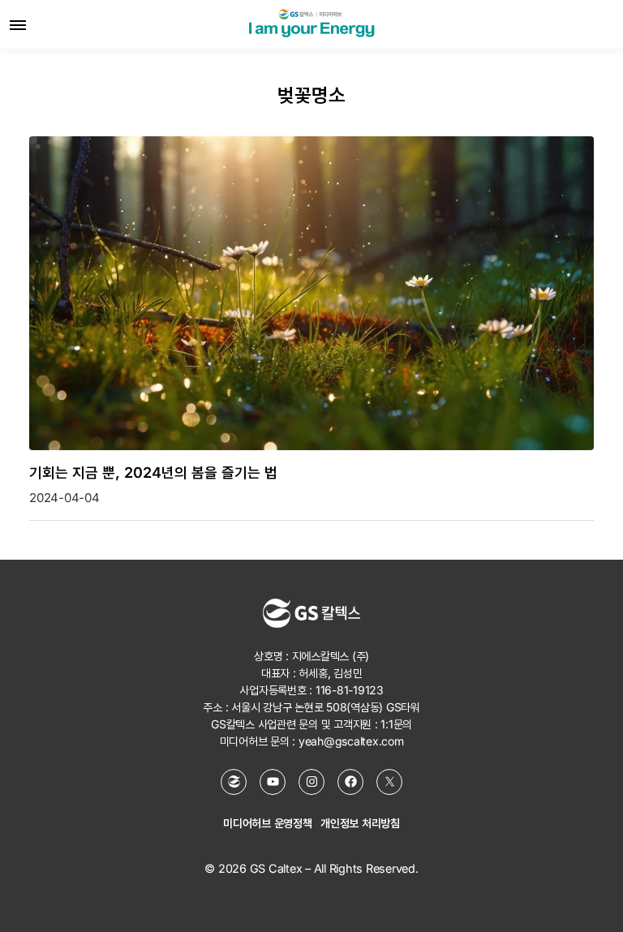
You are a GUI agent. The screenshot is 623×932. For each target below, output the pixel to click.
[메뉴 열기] (18, 24)
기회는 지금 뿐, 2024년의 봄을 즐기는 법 (153, 472)
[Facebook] (350, 782)
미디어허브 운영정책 (267, 823)
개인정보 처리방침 (360, 823)
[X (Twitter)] (389, 782)
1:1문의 (396, 724)
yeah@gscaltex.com (351, 741)
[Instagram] (311, 782)
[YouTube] (273, 782)
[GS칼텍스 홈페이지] (234, 782)
